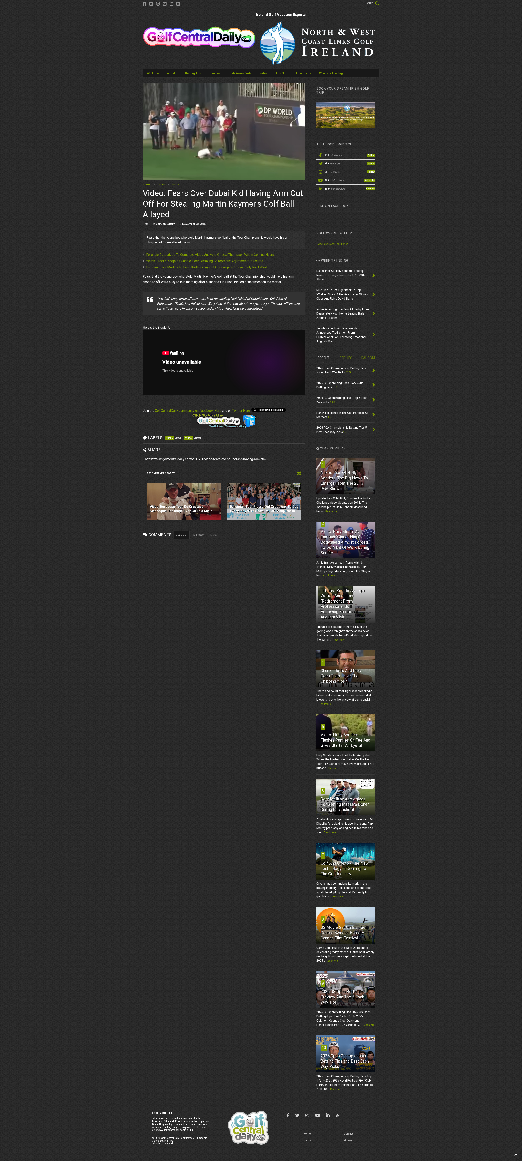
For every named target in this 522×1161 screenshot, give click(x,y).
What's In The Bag (331, 73)
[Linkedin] (171, 4)
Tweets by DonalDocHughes (332, 244)
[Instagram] (158, 4)
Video (161, 184)
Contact (348, 1133)
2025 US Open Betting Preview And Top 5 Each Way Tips (342, 997)
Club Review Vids (240, 73)
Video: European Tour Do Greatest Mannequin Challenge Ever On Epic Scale (181, 509)
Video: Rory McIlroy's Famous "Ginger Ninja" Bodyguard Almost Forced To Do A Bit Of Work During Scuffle (345, 542)
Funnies (215, 73)
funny (176, 184)
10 (324, 1047)
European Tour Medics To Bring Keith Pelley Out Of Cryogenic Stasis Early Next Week (207, 267)
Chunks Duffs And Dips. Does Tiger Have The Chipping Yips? (341, 676)
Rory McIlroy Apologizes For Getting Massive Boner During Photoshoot (345, 804)
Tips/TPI (281, 73)
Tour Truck (303, 73)
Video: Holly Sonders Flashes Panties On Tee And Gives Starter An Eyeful (345, 740)
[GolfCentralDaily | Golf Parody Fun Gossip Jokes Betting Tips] (199, 47)
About (171, 73)
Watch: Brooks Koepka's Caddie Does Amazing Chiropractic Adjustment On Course (204, 261)
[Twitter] (151, 4)
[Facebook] (144, 4)
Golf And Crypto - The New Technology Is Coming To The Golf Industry (345, 868)
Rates (263, 73)
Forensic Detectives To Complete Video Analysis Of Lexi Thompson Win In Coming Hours (210, 255)
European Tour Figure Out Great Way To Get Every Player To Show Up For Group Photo (264, 509)
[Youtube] (165, 4)
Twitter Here (241, 411)
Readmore (331, 511)
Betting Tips (193, 73)
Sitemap (348, 1140)
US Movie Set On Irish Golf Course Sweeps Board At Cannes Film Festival (344, 932)
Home (154, 73)
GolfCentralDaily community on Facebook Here (188, 411)
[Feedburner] (178, 4)
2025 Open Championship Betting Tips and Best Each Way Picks (345, 1061)
